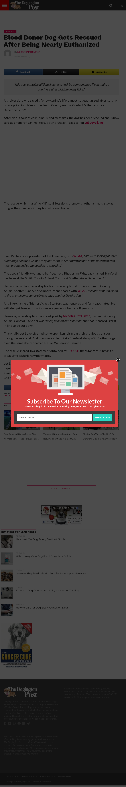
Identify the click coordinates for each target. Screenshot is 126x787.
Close (118, 360)
